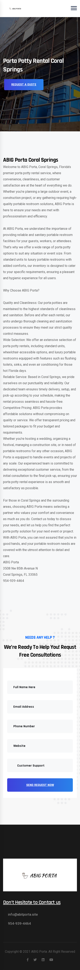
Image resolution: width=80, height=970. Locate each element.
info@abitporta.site (23, 914)
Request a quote (23, 84)
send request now (40, 785)
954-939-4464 (19, 923)
